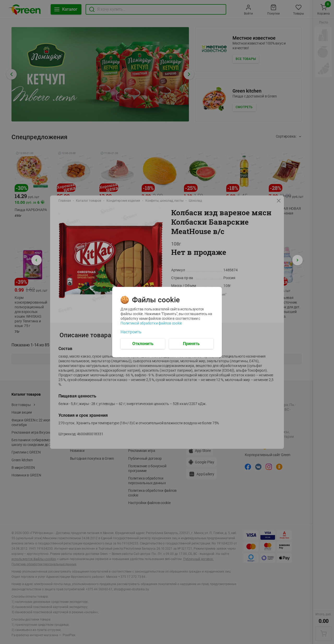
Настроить (131, 331)
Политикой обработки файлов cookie (151, 323)
